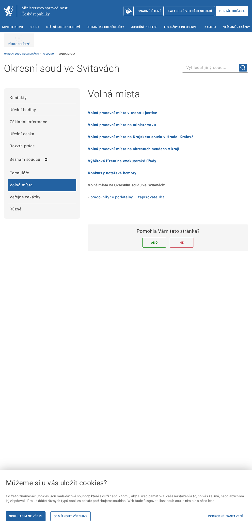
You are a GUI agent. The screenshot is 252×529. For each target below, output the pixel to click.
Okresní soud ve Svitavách (21, 53)
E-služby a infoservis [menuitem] (180, 27)
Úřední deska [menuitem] (22, 134)
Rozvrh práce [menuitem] (22, 146)
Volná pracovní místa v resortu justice (122, 113)
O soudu (48, 53)
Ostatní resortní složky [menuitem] (105, 27)
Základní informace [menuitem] (28, 121)
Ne (182, 242)
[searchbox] (215, 68)
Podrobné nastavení (225, 516)
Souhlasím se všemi (25, 516)
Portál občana (232, 11)
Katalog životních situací (190, 11)
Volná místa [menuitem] (21, 185)
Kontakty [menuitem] (18, 97)
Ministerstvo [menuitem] (12, 27)
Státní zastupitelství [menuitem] (63, 27)
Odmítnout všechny (70, 516)
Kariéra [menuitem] (210, 27)
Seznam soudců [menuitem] (25, 159)
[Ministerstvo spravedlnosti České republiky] (36, 11)
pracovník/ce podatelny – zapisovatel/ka (128, 197)
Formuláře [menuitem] (19, 173)
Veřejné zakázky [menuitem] (236, 27)
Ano (154, 242)
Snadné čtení (149, 11)
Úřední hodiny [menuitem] (23, 109)
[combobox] (215, 68)
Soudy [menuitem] (34, 27)
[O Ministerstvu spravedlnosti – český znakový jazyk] (129, 11)
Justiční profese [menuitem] (144, 27)
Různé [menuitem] (15, 209)
